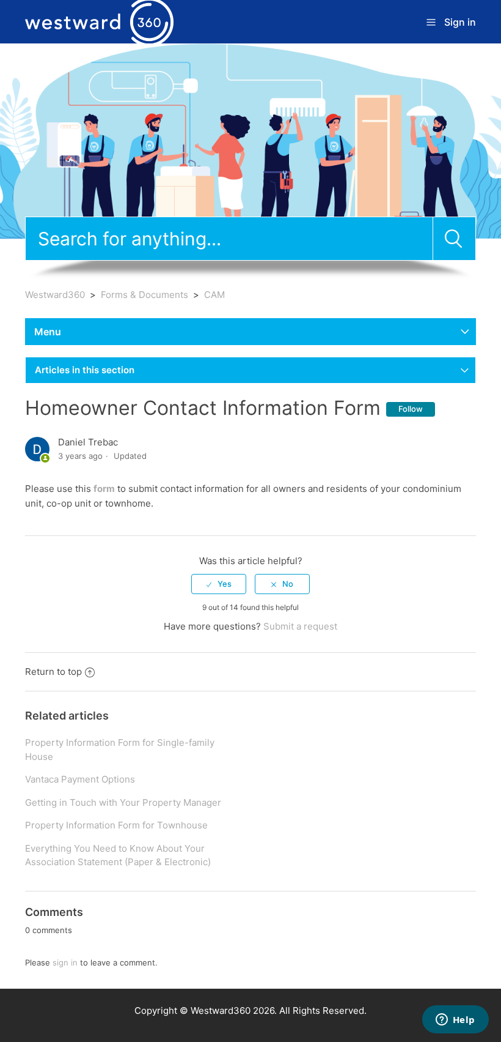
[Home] (99, 21)
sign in (65, 962)
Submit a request (300, 626)
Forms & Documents (144, 294)
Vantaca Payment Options (80, 779)
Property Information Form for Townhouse (116, 825)
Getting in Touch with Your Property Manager (123, 802)
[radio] (218, 584)
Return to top (53, 671)
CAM (214, 294)
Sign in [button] (460, 22)
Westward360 (55, 294)
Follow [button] (410, 409)
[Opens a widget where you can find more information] (455, 1020)
